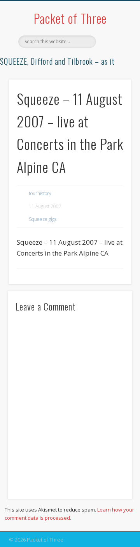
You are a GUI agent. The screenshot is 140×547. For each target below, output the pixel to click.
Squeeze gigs (42, 219)
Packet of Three (70, 18)
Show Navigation (113, 70)
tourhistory (40, 193)
